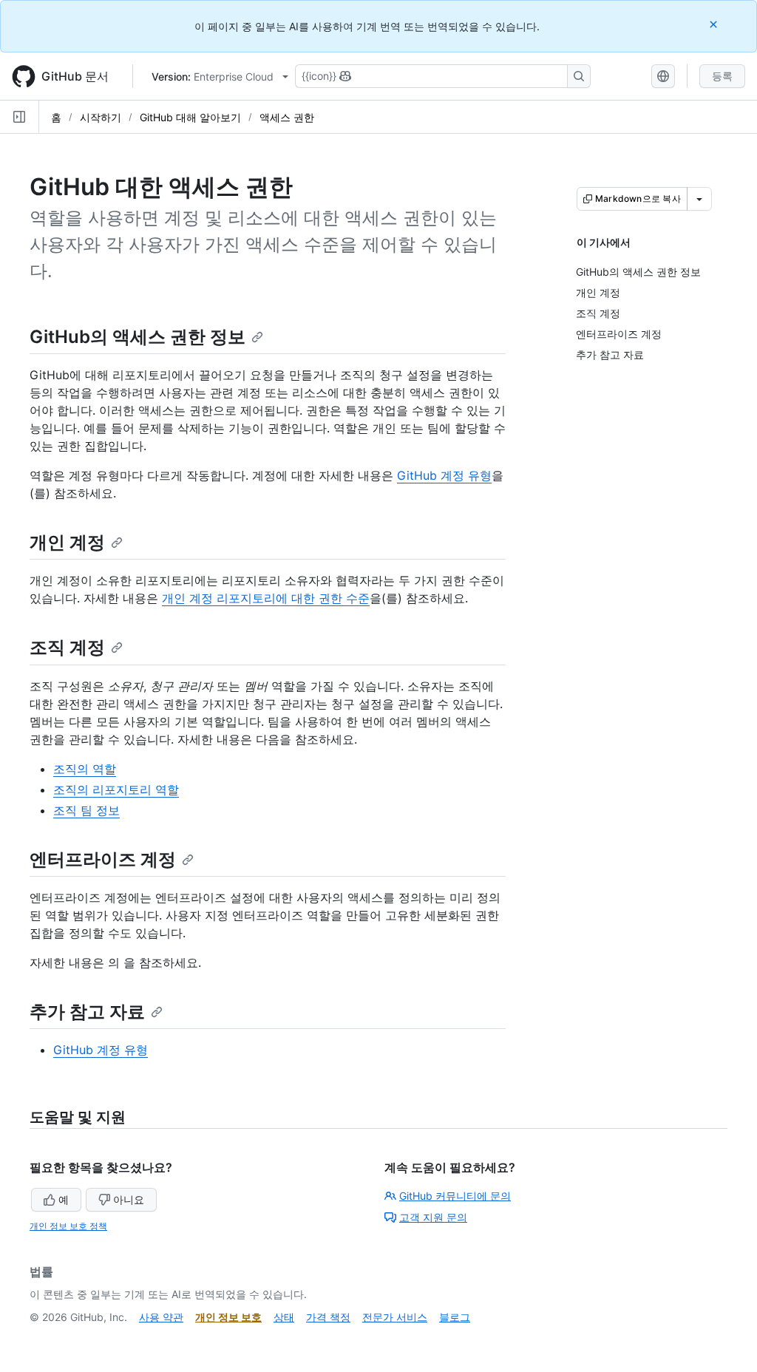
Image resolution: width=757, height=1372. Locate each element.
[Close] (715, 24)
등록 (722, 75)
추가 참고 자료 (87, 1011)
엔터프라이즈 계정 (103, 859)
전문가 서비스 (394, 1317)
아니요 (128, 1199)
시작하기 (100, 117)
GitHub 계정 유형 (444, 475)
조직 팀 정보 (86, 810)
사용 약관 (161, 1317)
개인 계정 (67, 542)
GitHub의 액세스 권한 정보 (137, 336)
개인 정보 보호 (228, 1317)
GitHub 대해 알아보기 (190, 117)
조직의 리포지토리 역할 (116, 789)
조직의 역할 (84, 768)
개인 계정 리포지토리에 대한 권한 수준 (266, 598)
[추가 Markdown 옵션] (699, 199)
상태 (284, 1317)
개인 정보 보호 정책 (68, 1226)
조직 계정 (67, 647)
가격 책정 (328, 1317)
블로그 (454, 1317)
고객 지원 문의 (433, 1217)
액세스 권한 (286, 117)
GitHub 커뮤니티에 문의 (455, 1195)
